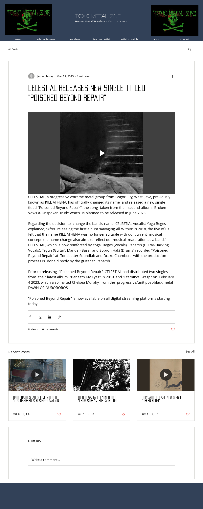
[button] (190, 49)
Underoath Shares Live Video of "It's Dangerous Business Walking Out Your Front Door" (36, 399)
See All (190, 351)
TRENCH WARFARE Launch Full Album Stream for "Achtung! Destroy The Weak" (97, 399)
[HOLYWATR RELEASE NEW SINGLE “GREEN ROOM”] (165, 375)
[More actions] (172, 76)
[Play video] (101, 153)
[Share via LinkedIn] (49, 317)
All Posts (13, 49)
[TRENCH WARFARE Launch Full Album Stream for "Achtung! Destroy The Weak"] (101, 375)
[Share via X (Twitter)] (40, 317)
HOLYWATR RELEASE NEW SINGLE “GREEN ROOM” (162, 399)
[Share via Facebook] (30, 317)
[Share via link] (59, 317)
